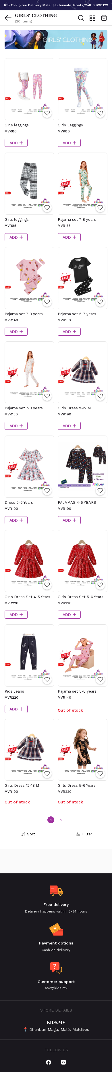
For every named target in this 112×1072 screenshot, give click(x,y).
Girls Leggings (70, 125)
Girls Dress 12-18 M (22, 785)
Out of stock (70, 710)
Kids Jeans (14, 691)
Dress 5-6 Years (19, 502)
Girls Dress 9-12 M (74, 408)
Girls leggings (17, 125)
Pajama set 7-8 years (77, 219)
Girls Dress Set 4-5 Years (27, 597)
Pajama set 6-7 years (77, 314)
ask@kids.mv (56, 988)
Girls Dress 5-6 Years (77, 785)
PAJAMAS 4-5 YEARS (77, 502)
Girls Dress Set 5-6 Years (80, 597)
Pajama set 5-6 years (77, 691)
